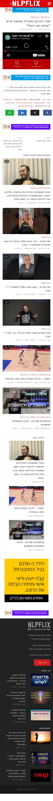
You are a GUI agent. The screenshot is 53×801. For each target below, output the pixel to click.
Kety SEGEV (30, 294)
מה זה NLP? (35, 17)
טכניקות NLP (45, 17)
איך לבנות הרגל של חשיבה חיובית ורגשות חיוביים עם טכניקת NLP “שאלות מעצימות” (16, 738)
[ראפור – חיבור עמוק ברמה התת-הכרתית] (26, 496)
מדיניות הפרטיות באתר (39, 649)
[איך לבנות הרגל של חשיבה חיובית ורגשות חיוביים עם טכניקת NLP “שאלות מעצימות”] (40, 737)
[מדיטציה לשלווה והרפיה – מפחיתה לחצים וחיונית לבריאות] (40, 715)
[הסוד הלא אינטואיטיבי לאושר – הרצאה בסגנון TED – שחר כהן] (40, 758)
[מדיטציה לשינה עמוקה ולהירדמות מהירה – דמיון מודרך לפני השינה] (40, 680)
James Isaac (26, 428)
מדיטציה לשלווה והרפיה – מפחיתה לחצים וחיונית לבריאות (18, 714)
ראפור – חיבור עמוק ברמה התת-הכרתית (27, 378)
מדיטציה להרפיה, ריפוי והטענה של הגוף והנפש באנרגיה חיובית (16, 697)
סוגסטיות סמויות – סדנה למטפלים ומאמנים (31, 422)
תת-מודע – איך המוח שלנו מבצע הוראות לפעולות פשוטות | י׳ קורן (27, 242)
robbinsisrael (30, 248)
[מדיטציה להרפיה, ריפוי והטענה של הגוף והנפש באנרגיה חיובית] (40, 697)
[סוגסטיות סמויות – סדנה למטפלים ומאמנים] (26, 530)
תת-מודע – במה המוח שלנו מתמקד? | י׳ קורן (27, 288)
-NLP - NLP (30, 340)
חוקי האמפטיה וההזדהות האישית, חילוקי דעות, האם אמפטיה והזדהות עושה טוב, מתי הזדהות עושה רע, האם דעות (27, 195)
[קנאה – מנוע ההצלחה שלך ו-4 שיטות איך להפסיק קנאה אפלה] (40, 775)
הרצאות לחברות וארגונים (40, 655)
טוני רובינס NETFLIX (42, 106)
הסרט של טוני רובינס (24, 103)
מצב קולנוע (17, 66)
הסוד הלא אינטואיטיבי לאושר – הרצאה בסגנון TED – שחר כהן (16, 757)
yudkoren (31, 202)
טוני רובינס (10, 103)
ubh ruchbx (34, 99)
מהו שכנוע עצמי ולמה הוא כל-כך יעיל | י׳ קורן (27, 334)
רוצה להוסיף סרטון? (40, 639)
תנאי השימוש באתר (41, 645)
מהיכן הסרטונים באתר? (39, 635)
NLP (48, 99)
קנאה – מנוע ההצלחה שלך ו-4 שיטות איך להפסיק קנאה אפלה (16, 773)
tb (44, 99)
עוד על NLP (24, 375)
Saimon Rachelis (24, 382)
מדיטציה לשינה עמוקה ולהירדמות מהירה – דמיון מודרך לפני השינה (16, 679)
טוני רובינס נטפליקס (25, 106)
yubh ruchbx (20, 99)
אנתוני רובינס (40, 103)
